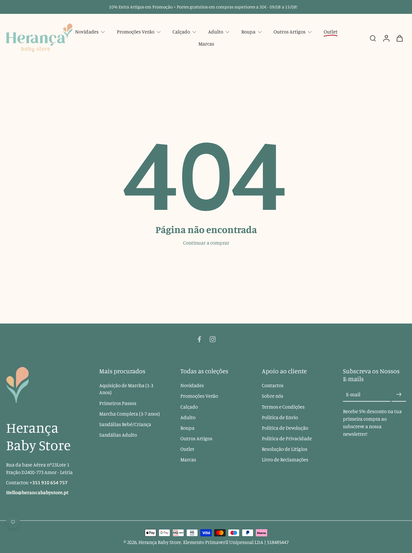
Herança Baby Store (159, 542)
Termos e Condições (283, 407)
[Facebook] (199, 339)
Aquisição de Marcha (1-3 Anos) (126, 388)
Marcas (206, 44)
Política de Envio (280, 417)
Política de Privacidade (287, 438)
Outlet (187, 449)
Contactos (273, 385)
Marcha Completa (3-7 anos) (129, 414)
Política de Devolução (285, 428)
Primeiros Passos (117, 403)
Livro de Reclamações (285, 460)
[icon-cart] (399, 38)
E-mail (353, 394)
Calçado (181, 32)
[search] (372, 38)
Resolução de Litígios (284, 449)
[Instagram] (212, 339)
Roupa (248, 32)
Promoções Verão (135, 32)
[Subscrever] (398, 395)
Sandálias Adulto (118, 435)
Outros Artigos (290, 32)
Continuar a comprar (206, 243)
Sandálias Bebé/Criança (125, 424)
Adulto (215, 32)
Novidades (87, 32)
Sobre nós (272, 396)
